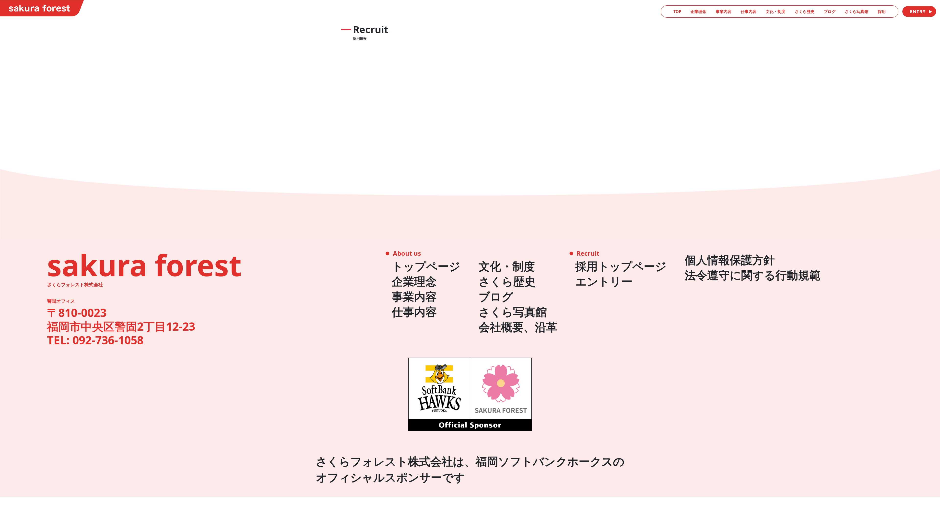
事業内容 (723, 11)
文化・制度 (775, 11)
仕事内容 (748, 11)
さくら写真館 (856, 11)
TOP (677, 11)
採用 (882, 11)
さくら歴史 (804, 11)
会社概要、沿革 (518, 327)
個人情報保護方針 (730, 259)
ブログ (829, 11)
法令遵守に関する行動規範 (753, 275)
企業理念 (698, 11)
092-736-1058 (107, 340)
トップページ (426, 266)
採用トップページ (621, 266)
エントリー (604, 281)
